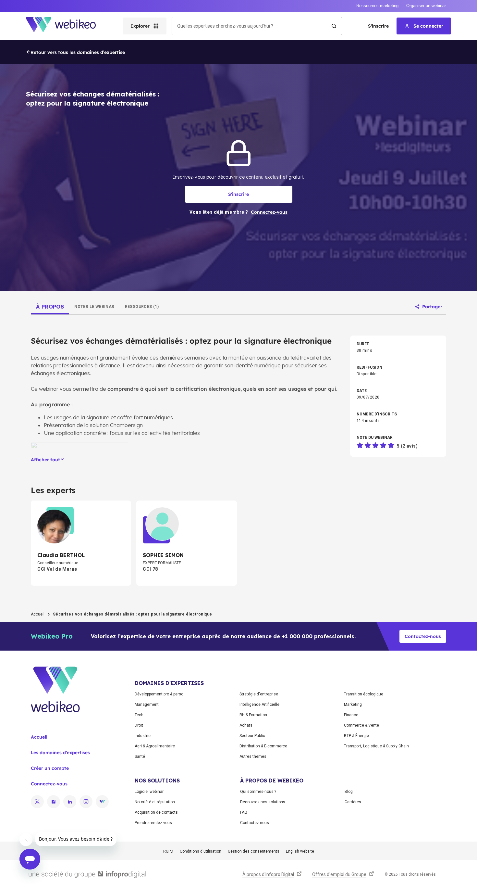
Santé (140, 756)
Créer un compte (50, 768)
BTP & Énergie (356, 735)
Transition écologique (363, 694)
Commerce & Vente (361, 725)
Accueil (37, 614)
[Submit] (334, 26)
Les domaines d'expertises (60, 753)
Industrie (143, 735)
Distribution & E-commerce (263, 746)
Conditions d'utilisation (200, 851)
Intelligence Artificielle (259, 704)
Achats (245, 725)
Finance (351, 715)
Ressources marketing (377, 5)
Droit (139, 725)
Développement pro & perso (159, 694)
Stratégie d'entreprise (258, 694)
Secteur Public (252, 735)
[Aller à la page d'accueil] (66, 26)
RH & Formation (253, 715)
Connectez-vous (49, 784)
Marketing (353, 704)
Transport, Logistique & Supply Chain (376, 746)
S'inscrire (378, 26)
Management (147, 704)
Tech (139, 715)
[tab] (50, 306)
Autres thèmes (252, 756)
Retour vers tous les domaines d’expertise (78, 52)
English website (300, 851)
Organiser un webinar (426, 5)
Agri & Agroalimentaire (155, 746)
